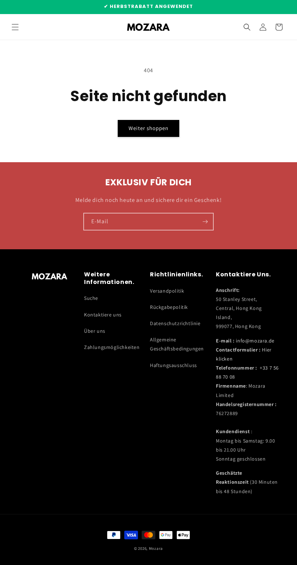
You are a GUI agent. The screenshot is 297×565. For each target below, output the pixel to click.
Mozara (156, 548)
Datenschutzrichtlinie (175, 323)
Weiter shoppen (148, 128)
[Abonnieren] (205, 221)
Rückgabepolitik (169, 307)
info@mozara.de (255, 340)
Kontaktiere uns (103, 314)
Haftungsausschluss (173, 365)
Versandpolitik (167, 291)
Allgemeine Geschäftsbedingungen (177, 344)
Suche (91, 298)
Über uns (94, 331)
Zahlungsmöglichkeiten (112, 347)
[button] (15, 27)
